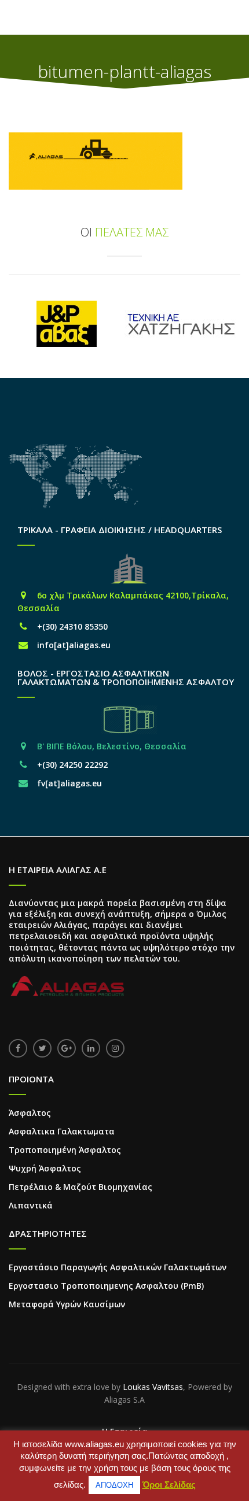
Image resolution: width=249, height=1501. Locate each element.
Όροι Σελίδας (169, 1484)
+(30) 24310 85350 (72, 626)
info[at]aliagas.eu (74, 644)
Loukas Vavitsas (153, 1386)
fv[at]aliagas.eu (69, 783)
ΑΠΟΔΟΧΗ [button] (114, 1485)
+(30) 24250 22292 (72, 764)
